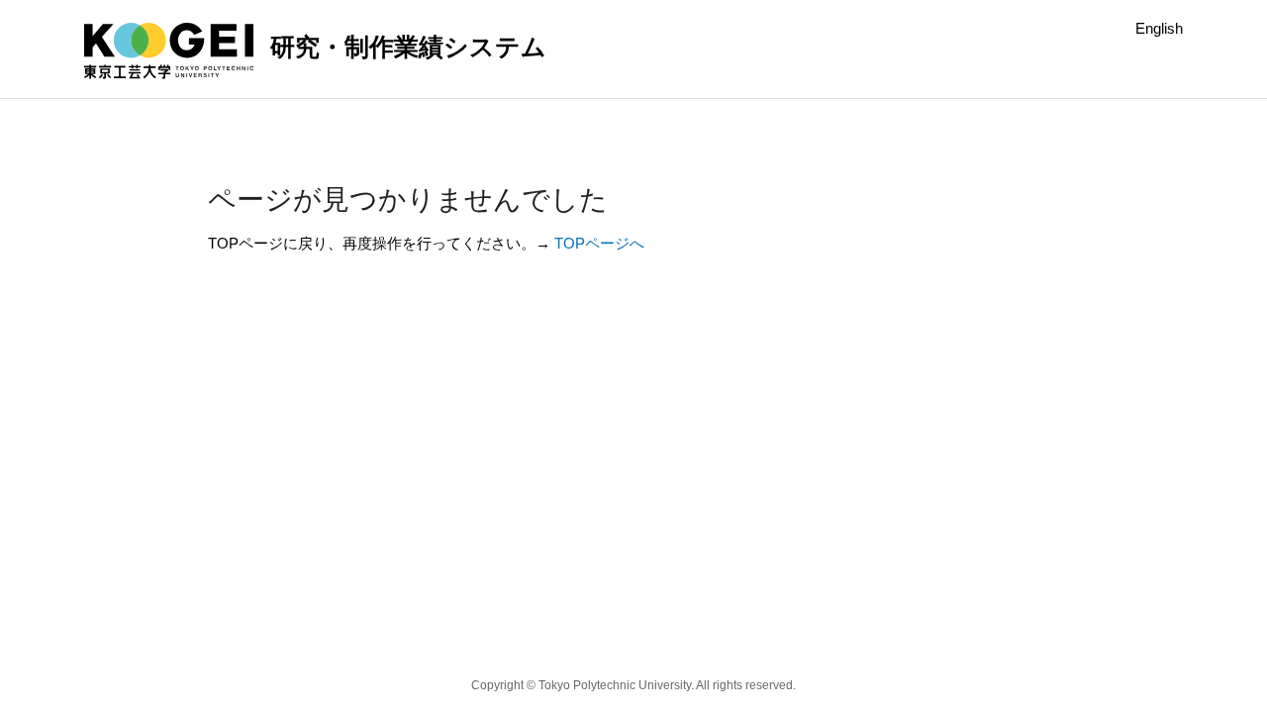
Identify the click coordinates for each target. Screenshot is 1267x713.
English (1159, 28)
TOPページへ (599, 243)
